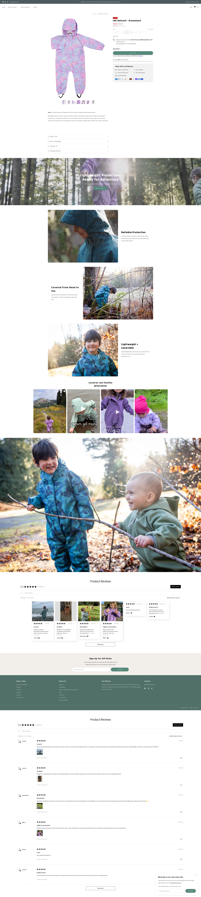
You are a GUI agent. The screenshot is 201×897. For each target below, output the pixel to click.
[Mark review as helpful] (181, 758)
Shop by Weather (25, 7)
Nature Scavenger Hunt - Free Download (68, 689)
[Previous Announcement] (78, 2)
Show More (36, 634)
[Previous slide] (51, 58)
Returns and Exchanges (21, 684)
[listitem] (100, 1)
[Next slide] (106, 58)
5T (136, 32)
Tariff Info (18, 692)
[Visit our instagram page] (5, 2)
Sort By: (169, 598)
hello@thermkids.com (14, 2)
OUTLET (35, 7)
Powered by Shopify (184, 707)
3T (126, 32)
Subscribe (190, 890)
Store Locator (19, 697)
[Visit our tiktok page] (8, 2)
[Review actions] (51, 623)
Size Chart (18, 689)
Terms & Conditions (63, 700)
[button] (99, 570)
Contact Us (61, 695)
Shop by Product (12, 7)
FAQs (60, 692)
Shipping (115, 25)
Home (3, 7)
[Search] (198, 7)
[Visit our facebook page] (3, 2)
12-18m (116, 32)
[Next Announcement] (123, 2)
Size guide (150, 29)
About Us (61, 684)
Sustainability (62, 687)
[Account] (191, 7)
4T (131, 32)
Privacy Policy (62, 697)
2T (121, 32)
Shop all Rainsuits (100, 188)
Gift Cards (18, 695)
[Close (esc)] (196, 875)
